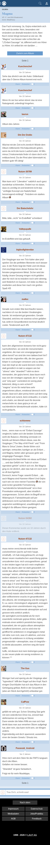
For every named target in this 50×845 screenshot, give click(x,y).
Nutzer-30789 (25, 171)
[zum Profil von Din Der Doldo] (3, 135)
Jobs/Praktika (36, 814)
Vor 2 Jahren (25, 754)
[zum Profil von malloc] (3, 299)
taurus (25, 114)
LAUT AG (32, 835)
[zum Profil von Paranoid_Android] (3, 748)
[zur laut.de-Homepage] (3, 3)
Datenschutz (37, 809)
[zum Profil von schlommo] (3, 421)
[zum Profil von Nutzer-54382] (3, 518)
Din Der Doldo (25, 135)
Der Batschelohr (25, 208)
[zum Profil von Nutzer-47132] (3, 336)
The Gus (25, 668)
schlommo (25, 420)
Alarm (17, 84)
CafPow (25, 702)
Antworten (26, 84)
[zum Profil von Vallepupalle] (3, 229)
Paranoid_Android (25, 748)
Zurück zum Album (25, 53)
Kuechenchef (25, 66)
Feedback (36, 819)
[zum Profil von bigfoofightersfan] (3, 250)
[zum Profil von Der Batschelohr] (3, 208)
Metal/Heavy (11, 20)
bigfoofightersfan (25, 250)
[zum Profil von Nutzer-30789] (3, 171)
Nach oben (25, 802)
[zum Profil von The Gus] (3, 668)
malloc (25, 299)
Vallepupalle (25, 229)
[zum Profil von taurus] (3, 114)
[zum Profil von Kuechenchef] (3, 66)
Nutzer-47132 (25, 336)
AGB (13, 819)
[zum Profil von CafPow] (3, 702)
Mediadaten (13, 814)
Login (46, 3)
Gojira (5, 9)
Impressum (13, 809)
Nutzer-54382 (25, 518)
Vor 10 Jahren (25, 72)
